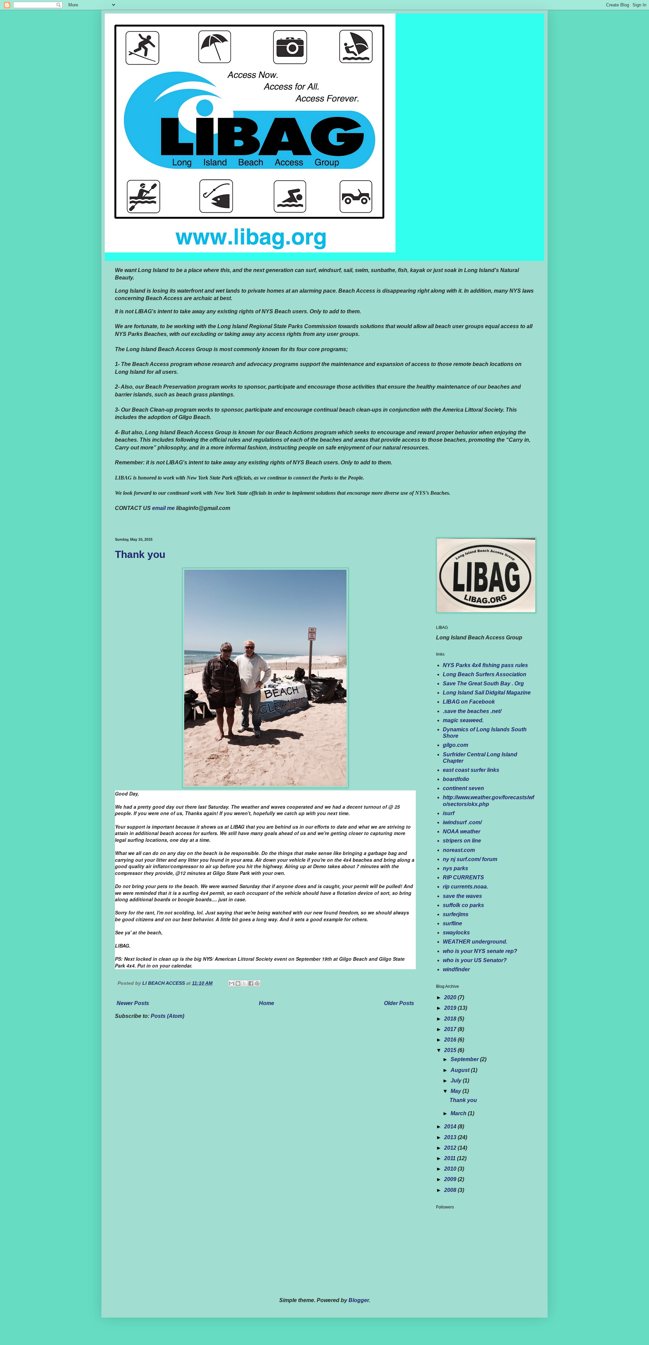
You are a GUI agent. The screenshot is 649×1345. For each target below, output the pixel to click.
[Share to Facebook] (250, 983)
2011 (450, 1158)
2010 (451, 1169)
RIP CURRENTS (463, 877)
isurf (448, 813)
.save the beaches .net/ (472, 711)
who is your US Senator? (475, 960)
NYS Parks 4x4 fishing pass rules (485, 665)
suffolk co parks (463, 905)
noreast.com (459, 850)
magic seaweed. (463, 720)
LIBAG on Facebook (469, 702)
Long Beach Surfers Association (484, 674)
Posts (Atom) (167, 1016)
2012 (451, 1148)
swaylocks (456, 932)
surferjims (455, 914)
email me (163, 508)
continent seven (463, 788)
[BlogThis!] (238, 983)
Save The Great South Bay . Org (483, 683)
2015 (451, 1050)
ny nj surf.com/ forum (470, 859)
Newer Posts (133, 1003)
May (456, 1091)
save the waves (462, 896)
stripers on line (462, 840)
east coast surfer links (471, 770)
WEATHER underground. (475, 942)
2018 (451, 1019)
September (465, 1059)
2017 (451, 1029)
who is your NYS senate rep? (480, 951)
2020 (451, 997)
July (457, 1080)
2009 (451, 1179)
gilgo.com (455, 745)
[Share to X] (244, 983)
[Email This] (231, 983)
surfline (452, 923)
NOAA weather (461, 831)
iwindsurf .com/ (462, 822)
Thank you (140, 554)
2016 (451, 1040)
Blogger (358, 1300)
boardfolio (456, 779)
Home (266, 1003)
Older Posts (399, 1003)
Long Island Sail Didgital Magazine (487, 692)
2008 (451, 1190)
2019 (451, 1008)
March (459, 1113)
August (461, 1070)
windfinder (456, 969)
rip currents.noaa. (465, 886)
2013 (451, 1137)
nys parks (455, 868)
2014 (451, 1126)
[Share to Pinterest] (257, 983)
